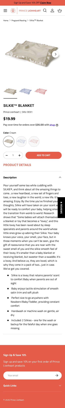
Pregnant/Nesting (19, 20)
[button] (59, 10)
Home (5, 20)
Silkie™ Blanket (36, 20)
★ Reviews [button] (61, 208)
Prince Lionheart (11, 112)
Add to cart (43, 155)
